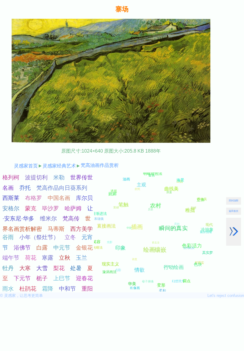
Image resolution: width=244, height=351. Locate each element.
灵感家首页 (26, 165)
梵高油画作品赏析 (100, 165)
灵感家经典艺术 (59, 165)
